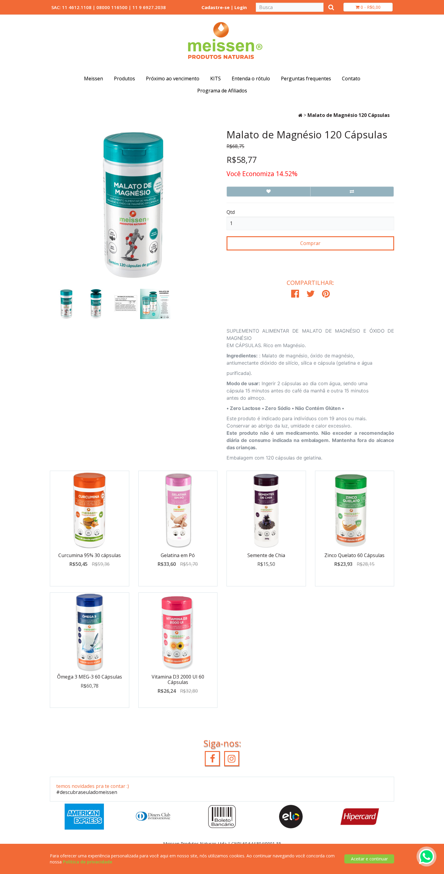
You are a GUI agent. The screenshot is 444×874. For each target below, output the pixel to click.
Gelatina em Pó (178, 555)
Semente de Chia (266, 555)
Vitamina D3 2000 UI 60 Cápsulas (178, 679)
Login (240, 7)
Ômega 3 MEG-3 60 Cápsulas (89, 676)
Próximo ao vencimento (172, 78)
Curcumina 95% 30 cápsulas (89, 555)
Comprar (310, 243)
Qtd (231, 212)
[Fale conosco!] (426, 856)
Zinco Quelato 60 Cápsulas (354, 555)
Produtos (124, 78)
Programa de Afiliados (222, 90)
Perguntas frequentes (306, 78)
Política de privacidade (87, 862)
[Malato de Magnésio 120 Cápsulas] (61, 304)
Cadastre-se (215, 7)
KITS (215, 78)
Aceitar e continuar (369, 859)
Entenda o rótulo (251, 78)
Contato (351, 78)
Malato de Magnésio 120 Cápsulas (348, 115)
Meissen (93, 78)
